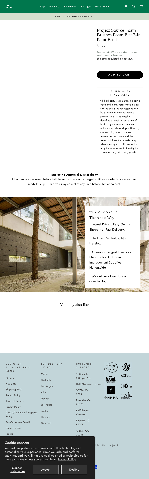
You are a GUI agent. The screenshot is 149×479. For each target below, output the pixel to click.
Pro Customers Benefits (19, 422)
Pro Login (85, 6)
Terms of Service (15, 401)
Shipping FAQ (13, 389)
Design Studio (102, 6)
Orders (10, 378)
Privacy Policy (67, 459)
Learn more (118, 55)
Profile (9, 433)
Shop (42, 6)
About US (11, 384)
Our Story (54, 6)
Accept (45, 470)
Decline (74, 470)
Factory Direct (13, 428)
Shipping (102, 58)
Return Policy (13, 395)
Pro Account (69, 6)
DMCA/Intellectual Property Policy (21, 414)
